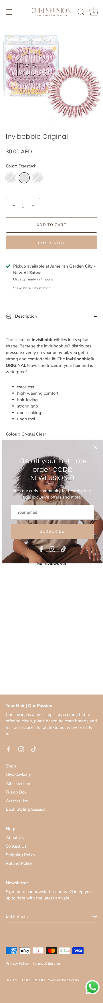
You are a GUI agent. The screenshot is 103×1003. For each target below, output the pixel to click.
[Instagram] (52, 549)
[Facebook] (41, 549)
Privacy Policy (17, 963)
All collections (19, 783)
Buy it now (51, 243)
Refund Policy (19, 863)
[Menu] (9, 12)
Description (25, 316)
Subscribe (52, 531)
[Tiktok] (63, 549)
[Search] (81, 13)
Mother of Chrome (37, 178)
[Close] (95, 447)
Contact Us (16, 846)
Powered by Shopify (62, 980)
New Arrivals (18, 775)
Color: (21, 166)
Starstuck (24, 178)
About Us (15, 837)
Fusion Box (16, 792)
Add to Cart (51, 224)
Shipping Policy (20, 855)
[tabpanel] (51, 570)
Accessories (17, 801)
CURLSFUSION (32, 980)
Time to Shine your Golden (11, 178)
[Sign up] (94, 916)
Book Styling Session (26, 809)
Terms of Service (46, 963)
